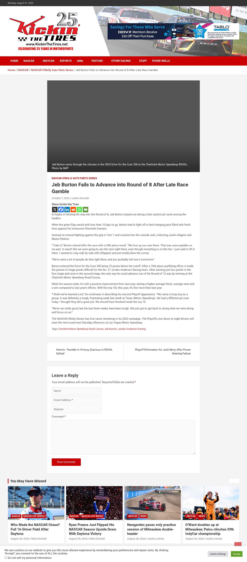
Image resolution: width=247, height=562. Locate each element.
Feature (97, 60)
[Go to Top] (238, 545)
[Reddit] (73, 209)
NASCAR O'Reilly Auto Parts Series (74, 178)
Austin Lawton (156, 538)
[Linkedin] (67, 209)
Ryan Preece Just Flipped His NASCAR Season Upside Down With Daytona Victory (92, 529)
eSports (66, 60)
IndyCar (48, 60)
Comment (58, 416)
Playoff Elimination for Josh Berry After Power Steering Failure (163, 351)
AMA (80, 60)
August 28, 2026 (136, 538)
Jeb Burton (110, 328)
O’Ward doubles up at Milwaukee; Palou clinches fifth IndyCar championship (209, 529)
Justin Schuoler (80, 198)
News (143, 516)
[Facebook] (61, 209)
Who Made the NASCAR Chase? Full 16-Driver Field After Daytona (35, 529)
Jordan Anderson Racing (132, 328)
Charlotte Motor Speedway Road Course (80, 328)
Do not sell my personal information (29, 557)
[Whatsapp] (79, 209)
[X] (55, 209)
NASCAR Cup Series (33, 516)
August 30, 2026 (20, 538)
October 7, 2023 (61, 198)
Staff (143, 60)
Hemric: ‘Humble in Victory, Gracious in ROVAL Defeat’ (84, 351)
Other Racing (121, 60)
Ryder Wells (161, 60)
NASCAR (29, 60)
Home (14, 60)
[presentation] (231, 481)
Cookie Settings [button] (218, 554)
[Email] (85, 209)
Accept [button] (236, 554)
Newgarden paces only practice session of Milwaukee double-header (151, 529)
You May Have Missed (28, 481)
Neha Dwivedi (38, 538)
